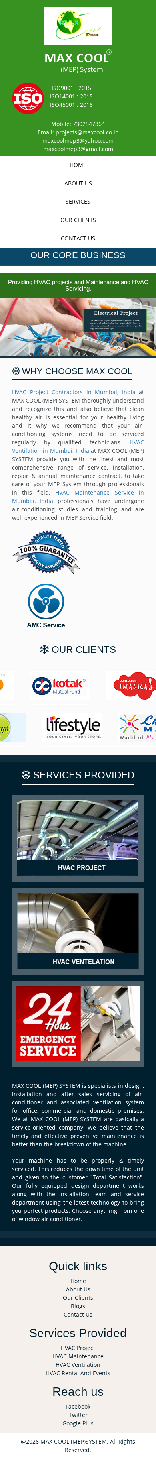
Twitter (78, 1415)
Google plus (78, 1423)
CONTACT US (78, 238)
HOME (78, 165)
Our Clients (78, 220)
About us (78, 1289)
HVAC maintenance (78, 1356)
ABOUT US (78, 183)
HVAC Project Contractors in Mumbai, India (74, 392)
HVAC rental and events (78, 1373)
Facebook (78, 1406)
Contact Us (78, 1314)
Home (78, 1281)
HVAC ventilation (78, 1364)
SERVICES (78, 201)
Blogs (78, 1306)
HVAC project (78, 1348)
